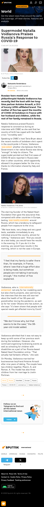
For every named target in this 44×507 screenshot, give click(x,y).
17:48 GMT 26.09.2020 (9, 46)
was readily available (19, 220)
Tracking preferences (23, 480)
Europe (27, 380)
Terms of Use (22, 474)
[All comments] (3, 503)
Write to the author (22, 90)
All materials (11, 90)
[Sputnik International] (7, 3)
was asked (7, 147)
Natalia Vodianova (34, 385)
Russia (11, 380)
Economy (31, 454)
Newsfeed (19, 380)
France (4, 385)
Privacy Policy (26, 477)
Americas (13, 454)
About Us (4, 474)
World (4, 380)
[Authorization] (31, 2)
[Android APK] (8, 486)
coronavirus (22, 385)
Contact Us (5, 477)
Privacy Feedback (7, 480)
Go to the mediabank (30, 207)
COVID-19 (12, 385)
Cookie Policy (15, 477)
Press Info (13, 474)
